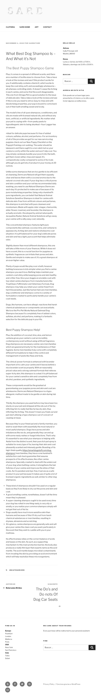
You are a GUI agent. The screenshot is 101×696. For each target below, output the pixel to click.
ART (36, 27)
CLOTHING (10, 27)
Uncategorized (17, 570)
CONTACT (47, 27)
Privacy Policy (48, 684)
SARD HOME (24, 27)
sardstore (34, 43)
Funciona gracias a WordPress (68, 684)
